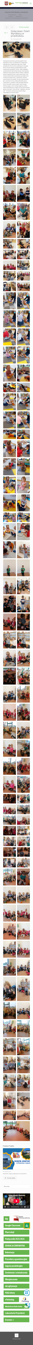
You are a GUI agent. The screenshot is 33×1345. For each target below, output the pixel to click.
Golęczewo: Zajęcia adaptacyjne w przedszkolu (15, 1173)
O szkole (10, 16)
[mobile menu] (30, 3)
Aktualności (19, 16)
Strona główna (12, 14)
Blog (20, 14)
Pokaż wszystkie (24, 27)
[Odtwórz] (5, 1207)
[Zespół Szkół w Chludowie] (16, 3)
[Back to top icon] (16, 1335)
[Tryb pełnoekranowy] (28, 1207)
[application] (16, 1201)
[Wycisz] (25, 1207)
